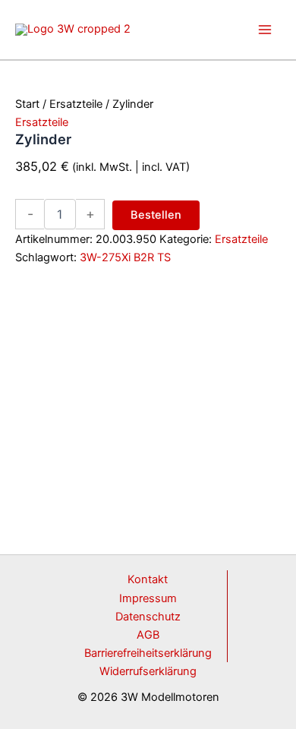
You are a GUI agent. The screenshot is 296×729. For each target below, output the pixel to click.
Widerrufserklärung (148, 671)
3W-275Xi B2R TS (125, 257)
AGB (148, 635)
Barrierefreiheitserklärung (148, 653)
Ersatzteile (75, 104)
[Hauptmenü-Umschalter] (265, 30)
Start (27, 104)
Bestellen (156, 215)
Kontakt (148, 579)
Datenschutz (148, 616)
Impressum (148, 598)
